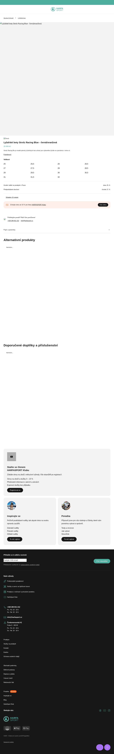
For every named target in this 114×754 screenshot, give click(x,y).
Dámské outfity (13, 528)
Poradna (10, 691)
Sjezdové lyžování (8, 18)
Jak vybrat (65, 531)
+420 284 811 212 (13, 221)
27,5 (32, 168)
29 (5, 173)
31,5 (32, 177)
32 (59, 177)
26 (59, 164)
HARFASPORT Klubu (39, 205)
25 (5, 164)
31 (5, 177)
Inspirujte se (7, 696)
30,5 (86, 173)
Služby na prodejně (10, 644)
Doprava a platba (9, 674)
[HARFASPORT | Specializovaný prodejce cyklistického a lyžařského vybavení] (57, 9)
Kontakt (6, 648)
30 (59, 173)
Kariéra (6, 652)
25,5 (32, 164)
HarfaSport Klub (9, 704)
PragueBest (26, 735)
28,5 (86, 168)
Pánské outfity (12, 531)
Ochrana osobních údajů (11, 656)
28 (59, 168)
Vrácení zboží (8, 678)
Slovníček (65, 534)
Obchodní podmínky (10, 665)
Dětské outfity (12, 534)
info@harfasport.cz (27, 221)
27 (5, 168)
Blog (5, 700)
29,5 (32, 173)
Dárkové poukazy (9, 670)
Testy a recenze (67, 528)
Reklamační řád (9, 682)
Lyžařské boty (22, 18)
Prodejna (6, 639)
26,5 (86, 164)
